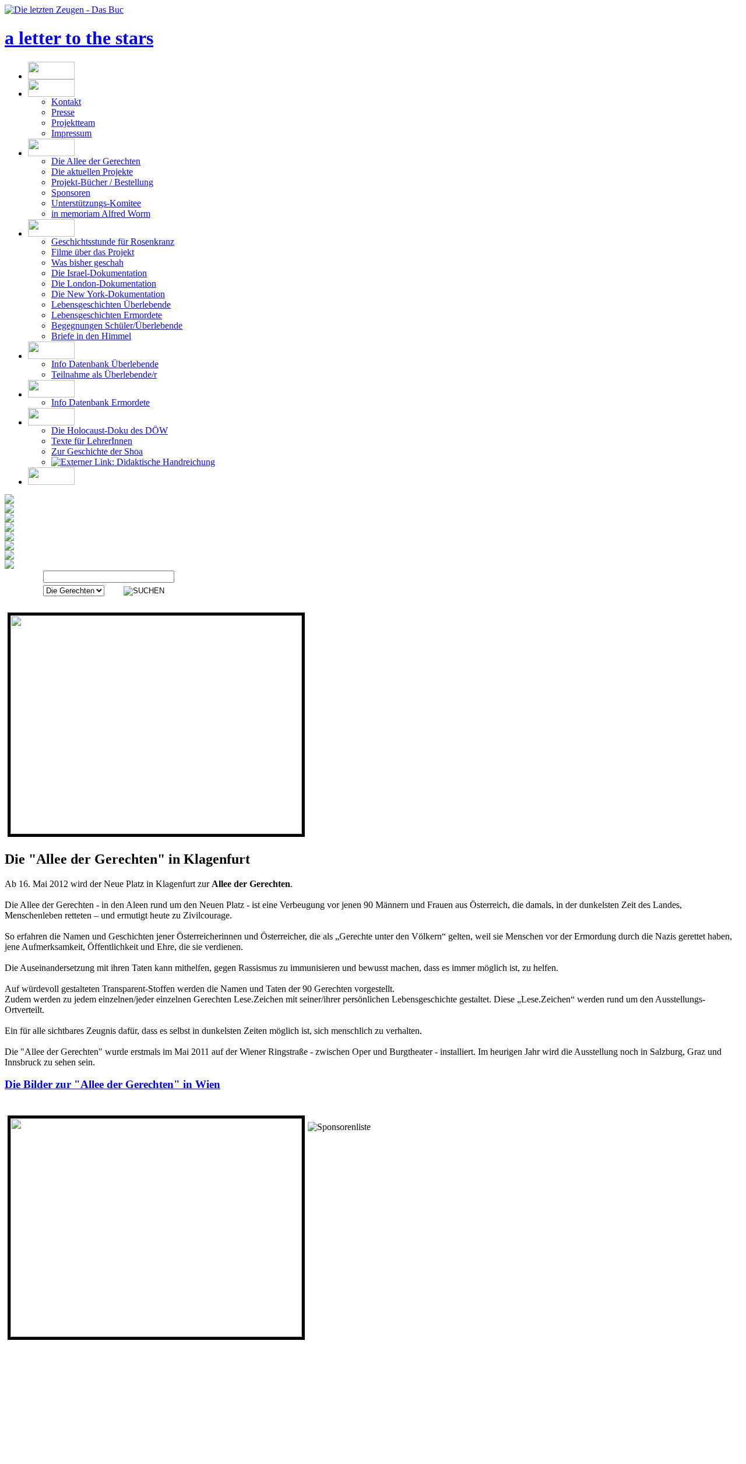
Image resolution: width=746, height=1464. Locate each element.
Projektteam (73, 123)
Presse (63, 112)
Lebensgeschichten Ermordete (106, 315)
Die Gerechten (410, 1458)
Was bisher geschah (87, 263)
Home (361, 1458)
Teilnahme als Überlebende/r (104, 374)
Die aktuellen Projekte (92, 172)
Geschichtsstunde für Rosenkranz (112, 242)
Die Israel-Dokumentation (99, 273)
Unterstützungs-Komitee (96, 203)
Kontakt (66, 102)
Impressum (71, 133)
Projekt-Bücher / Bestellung (102, 182)
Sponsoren (70, 193)
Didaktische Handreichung (164, 462)
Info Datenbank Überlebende (105, 364)
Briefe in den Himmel (91, 336)
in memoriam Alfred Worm (100, 214)
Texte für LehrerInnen (91, 441)
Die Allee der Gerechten (95, 161)
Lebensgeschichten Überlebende (111, 304)
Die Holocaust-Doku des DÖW (109, 430)
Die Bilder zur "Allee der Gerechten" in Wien (112, 1084)
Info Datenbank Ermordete (100, 402)
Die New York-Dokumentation (108, 294)
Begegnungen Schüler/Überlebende (116, 325)
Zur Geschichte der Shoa (97, 451)
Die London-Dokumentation (103, 283)
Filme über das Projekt (92, 252)
